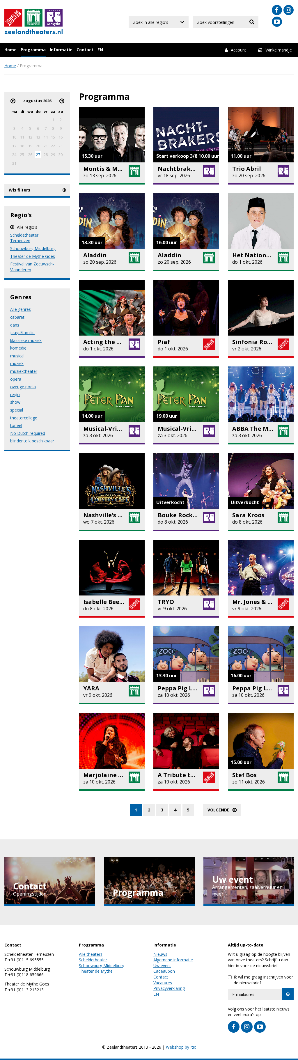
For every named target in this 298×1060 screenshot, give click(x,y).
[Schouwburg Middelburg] (33, 18)
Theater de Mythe (96, 971)
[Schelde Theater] (14, 18)
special (16, 410)
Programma (33, 49)
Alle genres (20, 309)
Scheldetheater (93, 959)
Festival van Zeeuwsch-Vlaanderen (32, 266)
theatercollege (23, 418)
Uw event (162, 965)
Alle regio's (27, 227)
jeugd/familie (22, 332)
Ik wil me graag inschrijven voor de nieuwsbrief (263, 979)
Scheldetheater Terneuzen (24, 238)
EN (100, 49)
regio (15, 394)
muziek (17, 363)
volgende (218, 810)
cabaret (17, 317)
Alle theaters (90, 954)
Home (10, 49)
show (15, 402)
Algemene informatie (173, 959)
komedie (18, 348)
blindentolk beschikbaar (32, 441)
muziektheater (23, 371)
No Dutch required (27, 433)
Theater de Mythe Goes (32, 256)
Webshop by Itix (181, 1047)
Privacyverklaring (169, 988)
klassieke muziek (26, 340)
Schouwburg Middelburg (33, 248)
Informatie (61, 49)
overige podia (23, 386)
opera (15, 379)
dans (14, 325)
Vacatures (162, 982)
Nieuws (160, 954)
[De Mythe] (53, 18)
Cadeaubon (164, 971)
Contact (85, 49)
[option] (50, 881)
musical (17, 356)
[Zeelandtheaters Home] (33, 31)
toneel (16, 425)
